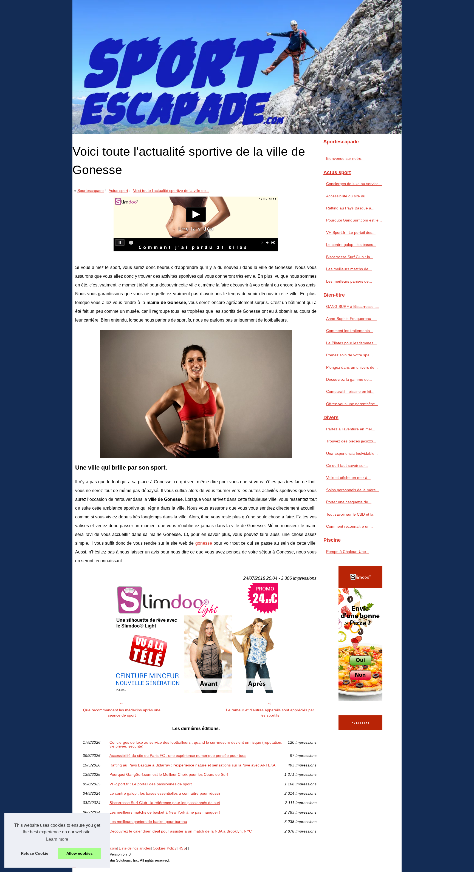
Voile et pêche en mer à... (348, 477)
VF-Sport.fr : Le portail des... (351, 232)
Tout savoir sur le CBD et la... (351, 514)
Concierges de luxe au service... (354, 183)
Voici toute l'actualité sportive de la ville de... (171, 190)
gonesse (203, 543)
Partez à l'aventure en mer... (350, 429)
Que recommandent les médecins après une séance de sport (121, 712)
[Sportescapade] (237, 67)
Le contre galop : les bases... (351, 244)
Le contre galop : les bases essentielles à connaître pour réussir (165, 793)
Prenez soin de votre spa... (349, 355)
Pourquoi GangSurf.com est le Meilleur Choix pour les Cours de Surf (168, 774)
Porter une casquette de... (348, 502)
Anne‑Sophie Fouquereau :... (351, 318)
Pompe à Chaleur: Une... (347, 551)
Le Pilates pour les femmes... (351, 343)
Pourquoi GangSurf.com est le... (354, 220)
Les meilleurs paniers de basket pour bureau (148, 821)
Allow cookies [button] (79, 853)
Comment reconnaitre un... (349, 526)
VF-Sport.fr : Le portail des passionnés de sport (150, 784)
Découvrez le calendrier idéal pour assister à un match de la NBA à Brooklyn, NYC (180, 831)
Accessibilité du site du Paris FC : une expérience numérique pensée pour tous (177, 755)
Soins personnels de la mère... (352, 490)
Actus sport (118, 190)
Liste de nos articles (135, 848)
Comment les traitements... (349, 330)
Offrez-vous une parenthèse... (352, 404)
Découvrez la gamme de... (349, 379)
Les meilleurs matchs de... (349, 269)
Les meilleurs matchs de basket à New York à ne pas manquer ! (164, 812)
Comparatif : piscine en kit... (350, 391)
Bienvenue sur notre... (345, 158)
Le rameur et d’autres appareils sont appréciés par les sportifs (270, 712)
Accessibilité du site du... (347, 196)
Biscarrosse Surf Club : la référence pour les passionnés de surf (164, 803)
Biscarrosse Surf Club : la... (349, 257)
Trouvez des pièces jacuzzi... (351, 441)
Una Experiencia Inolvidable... (352, 453)
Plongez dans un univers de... (352, 367)
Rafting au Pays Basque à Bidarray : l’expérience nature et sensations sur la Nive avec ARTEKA (192, 765)
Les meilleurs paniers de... (349, 281)
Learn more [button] (57, 839)
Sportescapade (90, 190)
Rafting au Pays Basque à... (350, 208)
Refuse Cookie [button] (34, 853)
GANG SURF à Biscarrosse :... (352, 306)
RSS (182, 848)
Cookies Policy (165, 848)
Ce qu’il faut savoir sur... (347, 465)
